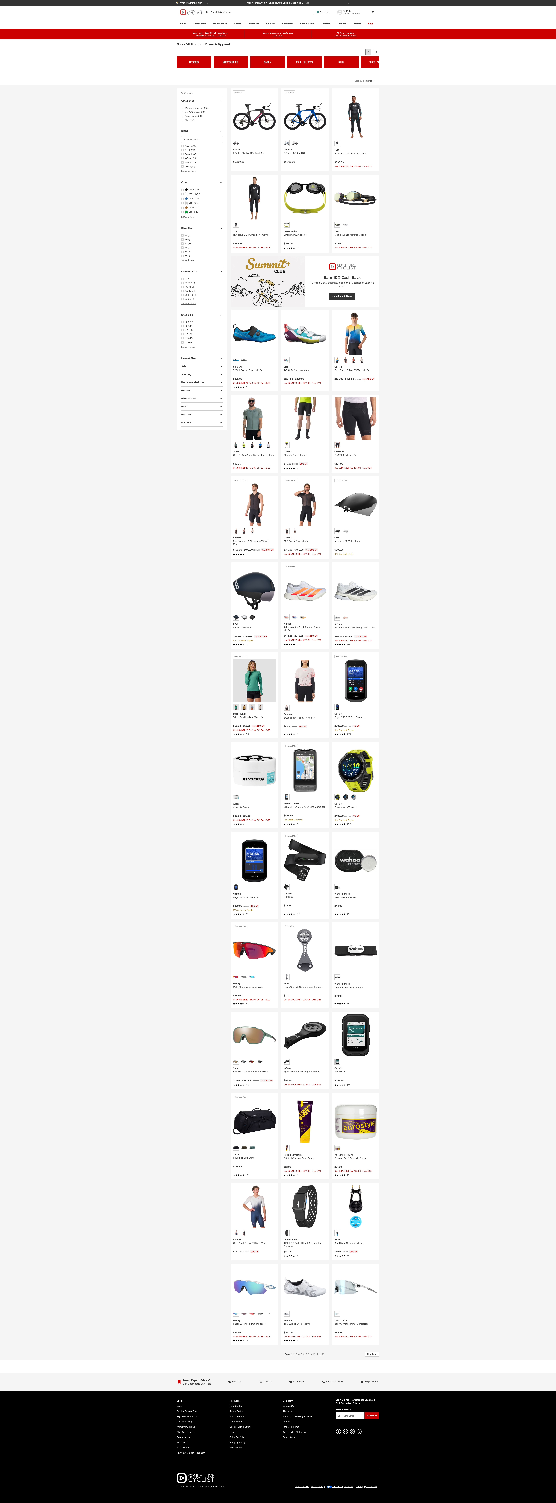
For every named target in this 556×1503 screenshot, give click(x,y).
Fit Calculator (183, 1447)
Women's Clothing (186, 1426)
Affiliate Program (291, 1426)
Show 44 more (188, 303)
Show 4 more (188, 260)
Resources (235, 1400)
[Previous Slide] (207, 2)
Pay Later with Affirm (187, 1416)
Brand (184, 131)
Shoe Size (187, 315)
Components (183, 1437)
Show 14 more (188, 347)
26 (323, 1354)
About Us (287, 1411)
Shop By (186, 374)
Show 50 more (188, 171)
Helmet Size (188, 358)
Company (288, 1400)
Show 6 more (188, 217)
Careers (286, 1421)
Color (184, 182)
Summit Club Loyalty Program (297, 1416)
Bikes (179, 1406)
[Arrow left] (368, 52)
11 (317, 1354)
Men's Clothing (184, 1421)
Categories (187, 101)
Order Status (236, 1421)
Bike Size (186, 228)
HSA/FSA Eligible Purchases (191, 1452)
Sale (183, 366)
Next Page (372, 1354)
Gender (185, 390)
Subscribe (372, 1415)
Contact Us (288, 1406)
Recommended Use (192, 382)
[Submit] (207, 12)
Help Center (236, 1406)
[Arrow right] (376, 52)
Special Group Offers (240, 1426)
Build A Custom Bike (187, 1411)
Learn (232, 1432)
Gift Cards (182, 1442)
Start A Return (237, 1416)
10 (314, 1354)
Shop (179, 1400)
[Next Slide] (349, 2)
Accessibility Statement (294, 1432)
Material (186, 422)
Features (186, 414)
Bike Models (188, 398)
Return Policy (236, 1411)
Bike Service (236, 1447)
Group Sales (289, 1437)
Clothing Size (189, 272)
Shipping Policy (237, 1442)
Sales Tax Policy (238, 1437)
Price (184, 406)
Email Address (343, 1409)
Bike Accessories (185, 1432)
